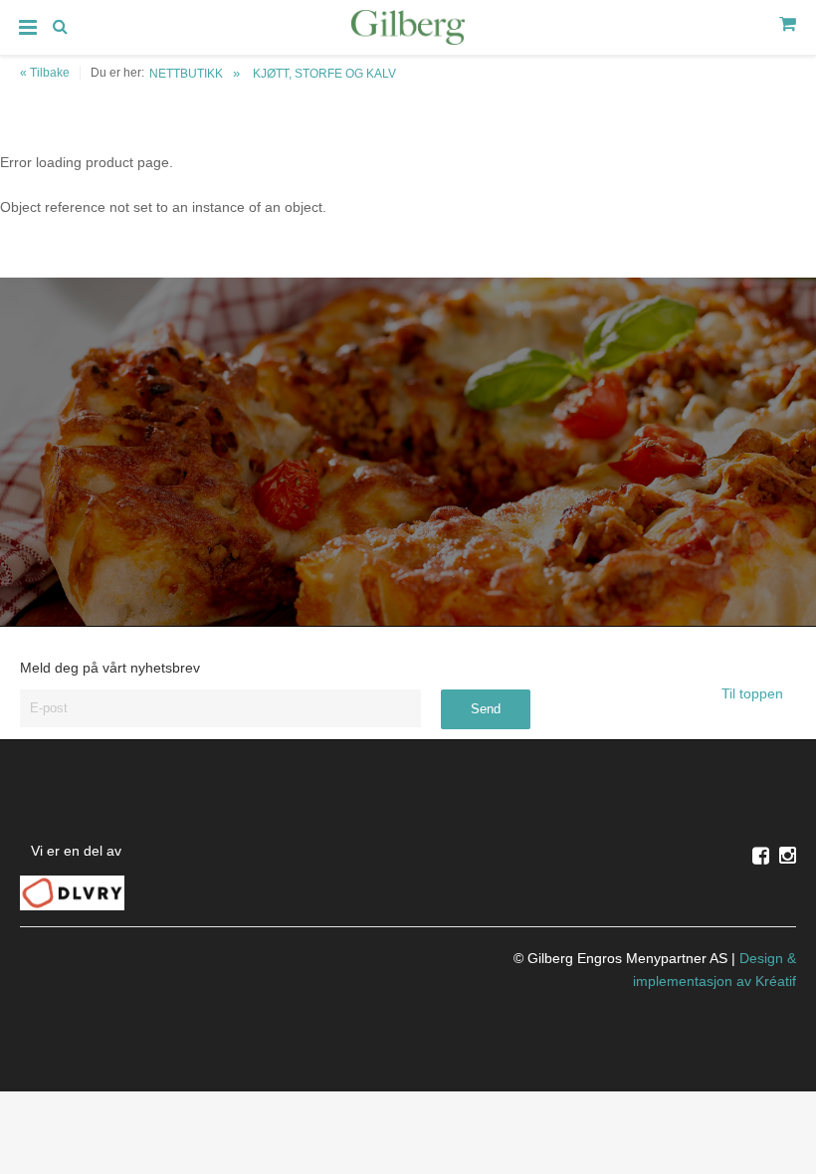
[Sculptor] (408, 31)
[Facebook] (760, 856)
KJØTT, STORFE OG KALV (324, 74)
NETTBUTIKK (186, 74)
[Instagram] (787, 856)
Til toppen (754, 693)
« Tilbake (45, 73)
